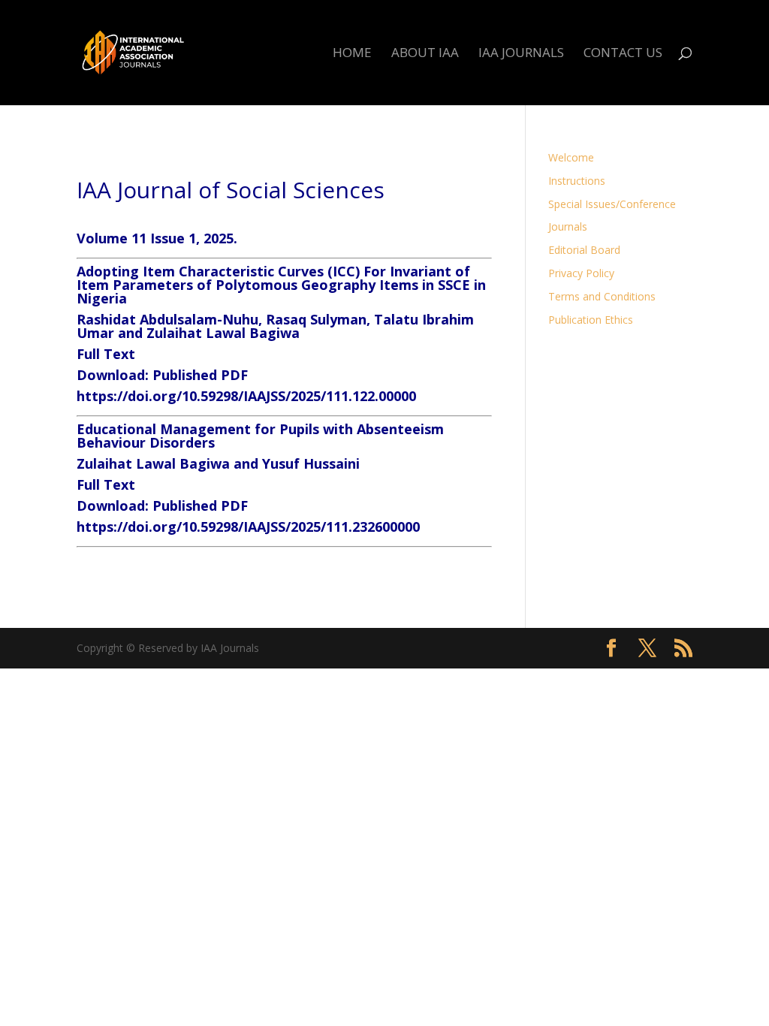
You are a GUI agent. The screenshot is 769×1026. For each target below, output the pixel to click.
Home (352, 54)
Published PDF (200, 375)
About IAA (425, 54)
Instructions (576, 181)
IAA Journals (521, 54)
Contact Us (623, 54)
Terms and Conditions (602, 296)
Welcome (571, 157)
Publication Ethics (590, 319)
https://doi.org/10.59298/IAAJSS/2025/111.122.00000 (246, 396)
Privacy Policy (581, 273)
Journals (567, 226)
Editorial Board (584, 250)
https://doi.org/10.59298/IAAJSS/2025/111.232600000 (248, 527)
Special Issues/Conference (612, 204)
